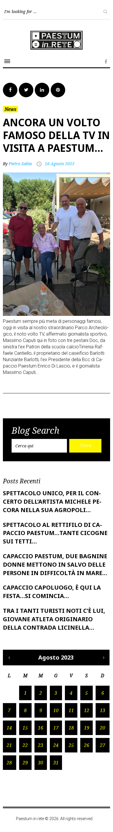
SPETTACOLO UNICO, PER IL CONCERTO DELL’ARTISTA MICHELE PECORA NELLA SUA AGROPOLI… (52, 501)
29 (25, 762)
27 (102, 745)
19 (86, 728)
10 (56, 710)
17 (56, 728)
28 (9, 762)
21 (9, 745)
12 (86, 710)
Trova (85, 445)
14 (9, 728)
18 (71, 728)
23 (40, 745)
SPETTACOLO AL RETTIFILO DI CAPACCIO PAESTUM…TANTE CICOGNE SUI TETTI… (55, 533)
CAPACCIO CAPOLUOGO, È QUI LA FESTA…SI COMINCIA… (52, 592)
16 (40, 728)
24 (56, 745)
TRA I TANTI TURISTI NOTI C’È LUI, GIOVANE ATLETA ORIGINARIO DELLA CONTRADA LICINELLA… (54, 619)
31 (56, 762)
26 (86, 745)
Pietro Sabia (20, 163)
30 (40, 762)
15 (25, 728)
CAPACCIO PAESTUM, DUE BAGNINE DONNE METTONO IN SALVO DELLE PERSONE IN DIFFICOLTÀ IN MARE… (55, 564)
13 (102, 710)
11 (71, 710)
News (10, 109)
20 (102, 728)
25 (71, 745)
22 (25, 745)
